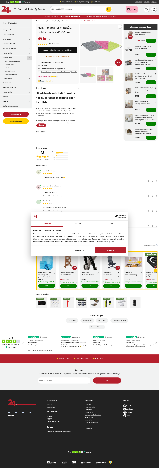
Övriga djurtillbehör (11, 74)
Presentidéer (7, 83)
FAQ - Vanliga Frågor (91, 422)
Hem (44, 21)
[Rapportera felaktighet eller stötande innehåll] (156, 181)
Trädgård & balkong (9, 48)
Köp (151, 41)
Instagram (129, 412)
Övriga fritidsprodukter (10, 106)
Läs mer (41, 125)
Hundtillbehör (9, 65)
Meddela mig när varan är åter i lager (57, 50)
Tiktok (128, 415)
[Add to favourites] (120, 26)
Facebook (129, 409)
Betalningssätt (89, 417)
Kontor (5, 97)
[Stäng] (157, 16)
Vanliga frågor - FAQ (53, 421)
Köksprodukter (8, 30)
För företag (88, 428)
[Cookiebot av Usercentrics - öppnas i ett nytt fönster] (116, 216)
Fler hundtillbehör (97, 327)
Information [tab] (79, 223)
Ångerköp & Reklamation (93, 415)
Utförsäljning (16, 121)
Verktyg (5, 101)
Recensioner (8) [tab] (41, 165)
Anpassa (78, 250)
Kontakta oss (89, 412)
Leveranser (88, 410)
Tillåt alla (110, 250)
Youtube (129, 406)
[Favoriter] (146, 9)
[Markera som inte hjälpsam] (153, 181)
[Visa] (78, 132)
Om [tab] (112, 223)
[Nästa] (155, 270)
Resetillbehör (7, 92)
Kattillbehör (8, 68)
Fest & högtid (7, 78)
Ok (107, 380)
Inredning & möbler (9, 44)
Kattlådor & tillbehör (119, 320)
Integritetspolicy (90, 407)
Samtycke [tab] (47, 223)
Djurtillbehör (7, 58)
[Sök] (108, 9)
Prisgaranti (16, 114)
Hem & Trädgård (10, 23)
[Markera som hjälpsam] (149, 181)
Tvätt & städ (7, 39)
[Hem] (6, 9)
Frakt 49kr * (96, 2)
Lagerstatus (88, 420)
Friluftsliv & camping (10, 87)
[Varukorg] (154, 9)
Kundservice (138, 2)
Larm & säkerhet (8, 34)
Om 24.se (146, 2)
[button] (110, 462)
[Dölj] (78, 88)
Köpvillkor (88, 404)
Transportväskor (10, 71)
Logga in (154, 2)
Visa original (60, 196)
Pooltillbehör (7, 53)
